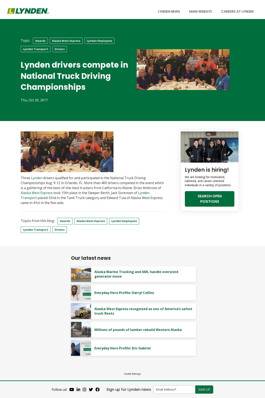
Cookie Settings (132, 373)
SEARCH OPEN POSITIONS (210, 199)
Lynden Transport (35, 49)
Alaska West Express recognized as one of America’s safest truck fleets (143, 311)
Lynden (36, 178)
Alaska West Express (66, 41)
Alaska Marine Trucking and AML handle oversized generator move (136, 274)
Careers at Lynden (237, 11)
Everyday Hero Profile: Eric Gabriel (122, 348)
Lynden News (169, 11)
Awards (40, 41)
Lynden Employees (99, 41)
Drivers (60, 49)
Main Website (200, 11)
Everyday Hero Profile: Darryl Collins (124, 292)
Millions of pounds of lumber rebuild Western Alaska (138, 329)
